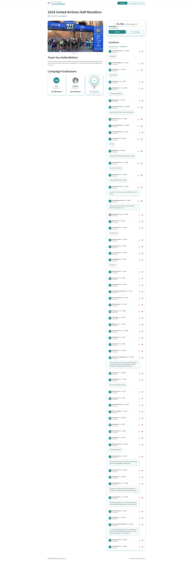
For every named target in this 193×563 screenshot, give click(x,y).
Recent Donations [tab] (113, 46)
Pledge (59, 2)
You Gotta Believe (58, 4)
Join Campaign (133, 3)
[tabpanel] (126, 299)
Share (142, 3)
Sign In (140, 51)
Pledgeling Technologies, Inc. (59, 558)
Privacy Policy (141, 558)
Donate (122, 3)
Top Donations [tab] (123, 46)
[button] (50, 36)
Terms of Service (133, 558)
